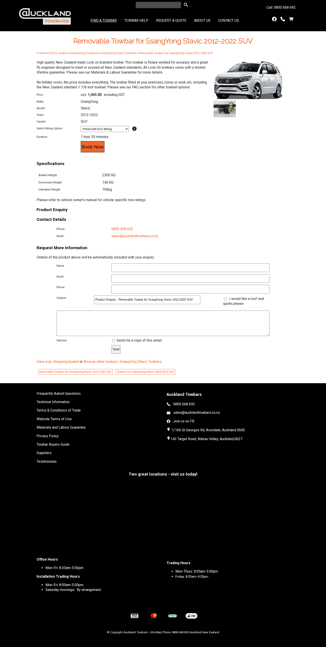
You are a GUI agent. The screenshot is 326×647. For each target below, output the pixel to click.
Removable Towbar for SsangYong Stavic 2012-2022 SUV (176, 53)
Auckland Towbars (136, 632)
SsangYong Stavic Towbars (118, 53)
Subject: (62, 297)
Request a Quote (171, 20)
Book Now (92, 146)
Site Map (155, 632)
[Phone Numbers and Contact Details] (283, 20)
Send (116, 349)
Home (43, 53)
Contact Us (228, 20)
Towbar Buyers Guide (53, 444)
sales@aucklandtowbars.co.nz (134, 236)
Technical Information (53, 402)
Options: (62, 340)
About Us (202, 20)
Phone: (61, 229)
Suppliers (44, 453)
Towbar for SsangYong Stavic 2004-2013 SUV (145, 371)
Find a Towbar (103, 20)
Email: (60, 236)
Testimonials (47, 461)
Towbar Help (136, 20)
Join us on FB (183, 421)
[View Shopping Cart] (291, 20)
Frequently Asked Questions (59, 393)
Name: (61, 265)
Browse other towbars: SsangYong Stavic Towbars (122, 361)
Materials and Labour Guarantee (61, 427)
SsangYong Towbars (84, 53)
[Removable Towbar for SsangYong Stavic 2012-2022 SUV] (248, 98)
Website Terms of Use (54, 419)
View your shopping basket (58, 361)
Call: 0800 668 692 (281, 7)
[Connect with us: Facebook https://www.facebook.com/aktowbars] (274, 20)
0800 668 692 (122, 229)
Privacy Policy (48, 436)
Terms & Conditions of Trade (59, 410)
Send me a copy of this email (139, 340)
